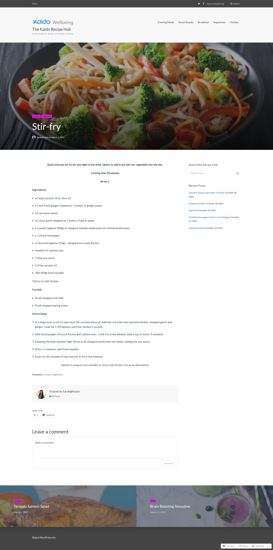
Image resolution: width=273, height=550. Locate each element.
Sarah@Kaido (43, 137)
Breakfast (203, 22)
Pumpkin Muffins (197, 203)
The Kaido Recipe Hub (51, 29)
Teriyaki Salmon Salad (31, 506)
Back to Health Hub (215, 4)
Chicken (234, 22)
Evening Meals (166, 22)
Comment (168, 463)
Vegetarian (219, 22)
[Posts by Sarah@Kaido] (41, 395)
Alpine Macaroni (197, 228)
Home (34, 3)
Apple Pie (193, 210)
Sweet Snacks (186, 22)
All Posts (55, 396)
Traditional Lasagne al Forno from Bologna (209, 217)
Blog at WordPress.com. (44, 537)
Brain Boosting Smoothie (170, 506)
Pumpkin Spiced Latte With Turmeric (207, 192)
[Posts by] (34, 137)
